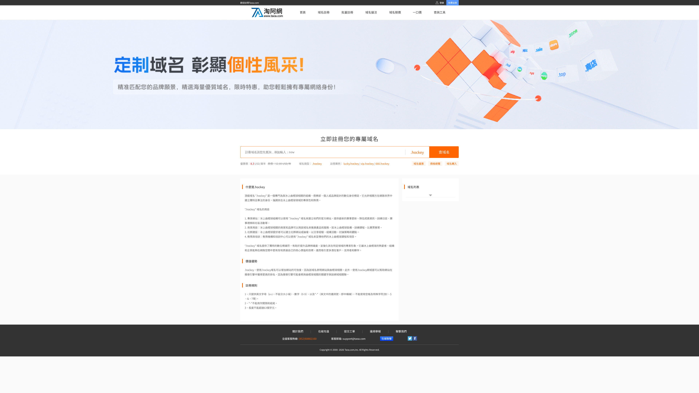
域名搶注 (371, 12)
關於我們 (297, 331)
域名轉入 (452, 163)
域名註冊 (323, 12)
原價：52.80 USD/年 (279, 163)
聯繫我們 (401, 331)
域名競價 (395, 12)
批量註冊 (347, 12)
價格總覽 (435, 163)
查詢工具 (439, 12)
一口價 (417, 12)
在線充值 (323, 331)
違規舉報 (375, 331)
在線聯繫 (387, 338)
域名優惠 (419, 163)
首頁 (303, 12)
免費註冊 (452, 2)
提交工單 (349, 331)
